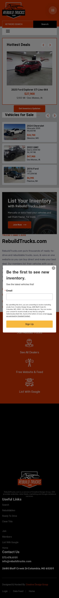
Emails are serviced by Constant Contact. (29, 315)
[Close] (53, 268)
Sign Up (29, 324)
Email (9, 290)
